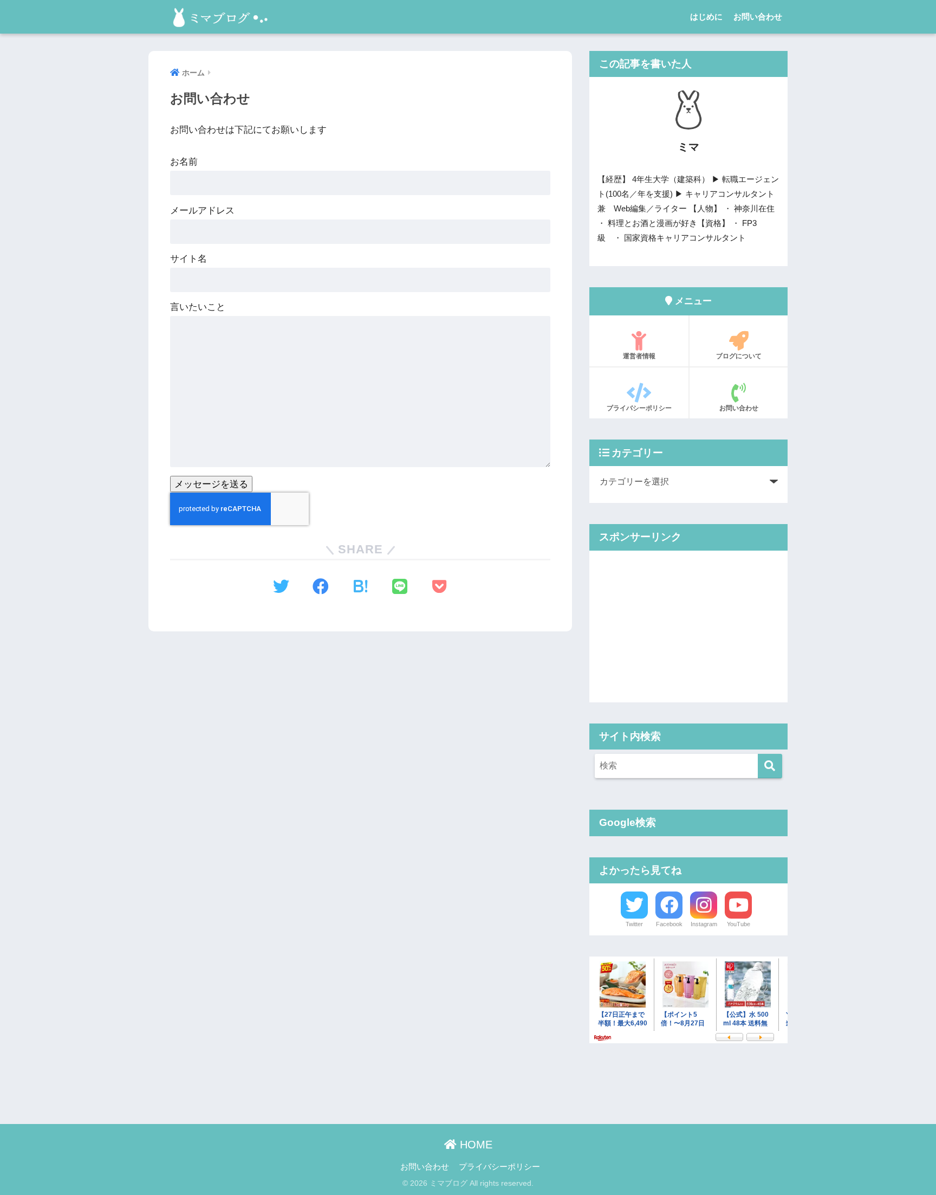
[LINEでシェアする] (400, 587)
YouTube (738, 924)
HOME (474, 1145)
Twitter (634, 924)
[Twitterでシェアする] (281, 587)
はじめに (706, 16)
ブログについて (739, 356)
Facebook (669, 924)
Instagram (704, 924)
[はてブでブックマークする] (360, 587)
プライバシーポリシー (639, 408)
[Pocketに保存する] (439, 587)
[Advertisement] (688, 626)
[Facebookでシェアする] (321, 587)
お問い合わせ (757, 16)
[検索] (770, 766)
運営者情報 (639, 356)
